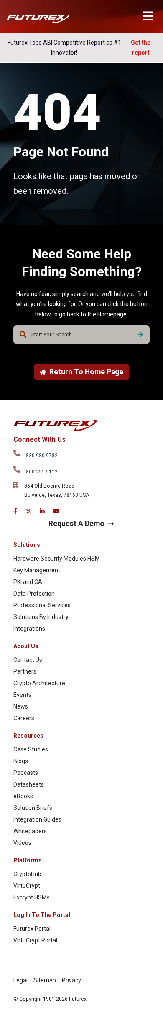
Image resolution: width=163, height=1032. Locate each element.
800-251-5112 (42, 472)
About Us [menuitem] (25, 646)
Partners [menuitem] (24, 671)
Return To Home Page (86, 372)
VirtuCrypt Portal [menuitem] (35, 940)
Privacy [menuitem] (71, 980)
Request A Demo (76, 523)
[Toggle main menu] (148, 16)
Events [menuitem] (22, 694)
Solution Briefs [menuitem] (32, 807)
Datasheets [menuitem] (28, 784)
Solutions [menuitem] (26, 544)
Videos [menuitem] (22, 842)
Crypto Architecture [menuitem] (39, 683)
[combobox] (81, 334)
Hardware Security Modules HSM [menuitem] (56, 558)
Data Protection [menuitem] (34, 593)
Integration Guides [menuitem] (37, 819)
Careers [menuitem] (23, 718)
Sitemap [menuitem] (44, 980)
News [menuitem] (20, 706)
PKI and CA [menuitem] (27, 582)
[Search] (140, 334)
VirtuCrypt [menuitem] (26, 885)
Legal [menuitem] (20, 980)
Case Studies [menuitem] (30, 749)
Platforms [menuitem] (27, 860)
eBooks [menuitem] (23, 796)
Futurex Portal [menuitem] (32, 928)
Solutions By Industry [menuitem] (41, 617)
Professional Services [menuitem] (42, 605)
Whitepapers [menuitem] (30, 831)
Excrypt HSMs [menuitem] (31, 897)
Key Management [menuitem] (36, 570)
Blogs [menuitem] (20, 761)
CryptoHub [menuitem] (27, 874)
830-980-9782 (42, 455)
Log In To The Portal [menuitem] (41, 915)
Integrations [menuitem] (29, 628)
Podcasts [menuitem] (25, 772)
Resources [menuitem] (28, 735)
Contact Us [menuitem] (27, 659)
